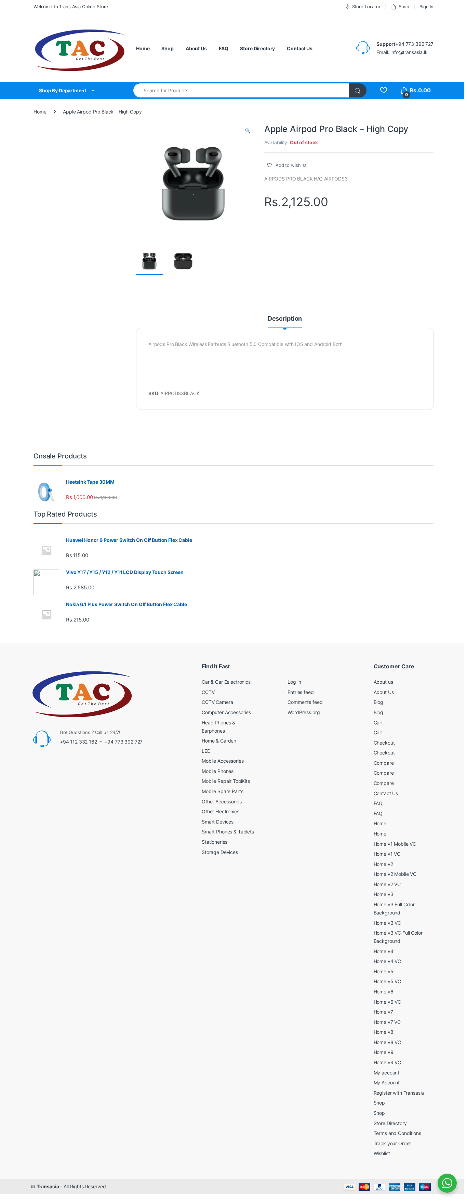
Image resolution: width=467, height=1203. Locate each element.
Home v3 (383, 894)
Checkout (384, 743)
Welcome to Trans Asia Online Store (71, 6)
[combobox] (241, 90)
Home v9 (383, 1052)
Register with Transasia (399, 1093)
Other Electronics (220, 811)
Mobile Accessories (222, 761)
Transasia (48, 1186)
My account (387, 1072)
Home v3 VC (387, 923)
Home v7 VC (387, 1022)
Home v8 (383, 1032)
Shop (404, 6)
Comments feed (305, 702)
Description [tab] (285, 319)
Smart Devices (218, 822)
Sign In (426, 6)
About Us (196, 48)
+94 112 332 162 (78, 742)
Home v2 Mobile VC (395, 874)
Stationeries (214, 842)
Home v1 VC (387, 854)
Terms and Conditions (397, 1133)
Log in (294, 682)
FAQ (223, 48)
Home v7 (383, 1012)
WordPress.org (304, 712)
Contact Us (299, 48)
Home (142, 48)
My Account (387, 1082)
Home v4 (383, 951)
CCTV (208, 692)
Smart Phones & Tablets (228, 831)
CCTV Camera (217, 702)
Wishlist (382, 1153)
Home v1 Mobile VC (395, 844)
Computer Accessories (226, 712)
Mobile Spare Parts (222, 791)
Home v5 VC (387, 981)
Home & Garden (219, 741)
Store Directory (257, 48)
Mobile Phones (218, 771)
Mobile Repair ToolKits (226, 781)
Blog (378, 702)
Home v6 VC (387, 1002)
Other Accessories (222, 801)
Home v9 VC (387, 1062)
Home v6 (383, 991)
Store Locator (366, 6)
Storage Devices (220, 852)
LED (206, 751)
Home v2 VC (387, 884)
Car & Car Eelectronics (226, 682)
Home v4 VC (387, 961)
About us (383, 682)
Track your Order (392, 1143)
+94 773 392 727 (123, 742)
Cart (378, 722)
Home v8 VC (387, 1042)
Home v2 (383, 864)
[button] (248, 131)
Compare (384, 763)
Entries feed (300, 692)
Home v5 (383, 971)
